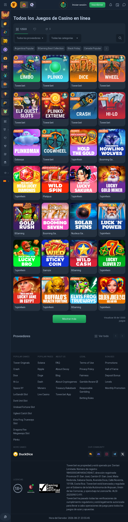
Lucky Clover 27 (110, 266)
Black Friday (74, 48)
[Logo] (15, 4)
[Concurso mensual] (5, 94)
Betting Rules (87, 398)
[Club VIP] (5, 15)
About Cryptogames (66, 381)
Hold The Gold (80, 155)
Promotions (111, 362)
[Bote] (5, 58)
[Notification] (110, 4)
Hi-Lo (103, 118)
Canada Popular (92, 48)
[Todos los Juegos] (5, 121)
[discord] (98, 454)
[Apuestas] (5, 41)
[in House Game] (5, 130)
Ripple (41, 369)
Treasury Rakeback (66, 388)
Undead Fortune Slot (24, 407)
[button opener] (5, 4)
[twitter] (122, 454)
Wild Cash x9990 (81, 266)
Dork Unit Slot (20, 400)
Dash (40, 381)
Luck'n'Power (108, 229)
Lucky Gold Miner (110, 192)
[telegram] (114, 454)
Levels (108, 381)
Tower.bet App (63, 394)
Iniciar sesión (79, 4)
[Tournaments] (5, 111)
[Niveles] (5, 50)
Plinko (47, 81)
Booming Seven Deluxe (55, 229)
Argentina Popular (24, 48)
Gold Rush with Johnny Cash (27, 229)
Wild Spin (48, 192)
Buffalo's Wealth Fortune (55, 303)
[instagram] (106, 454)
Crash (75, 118)
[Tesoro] (5, 67)
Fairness (84, 375)
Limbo (18, 81)
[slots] (5, 146)
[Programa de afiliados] (5, 76)
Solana (41, 362)
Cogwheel (49, 155)
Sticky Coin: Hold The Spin (55, 266)
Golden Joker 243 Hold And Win (112, 303)
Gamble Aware (87, 381)
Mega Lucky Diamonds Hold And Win (27, 192)
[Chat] (124, 4)
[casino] (5, 162)
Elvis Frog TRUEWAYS (83, 303)
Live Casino (44, 394)
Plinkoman (21, 155)
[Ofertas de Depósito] (5, 24)
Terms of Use (87, 362)
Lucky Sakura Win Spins (83, 192)
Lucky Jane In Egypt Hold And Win (27, 303)
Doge (40, 375)
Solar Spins (78, 229)
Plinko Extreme (52, 118)
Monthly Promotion (115, 388)
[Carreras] (5, 103)
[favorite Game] (5, 138)
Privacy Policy (87, 369)
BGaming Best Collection (51, 48)
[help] (5, 517)
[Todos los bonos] (5, 84)
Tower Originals (21, 362)
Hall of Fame (111, 369)
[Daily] (117, 4)
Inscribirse (97, 4)
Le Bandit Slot (20, 394)
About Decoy (62, 369)
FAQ (58, 362)
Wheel (104, 81)
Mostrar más (69, 319)
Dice (74, 81)
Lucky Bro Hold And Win (27, 266)
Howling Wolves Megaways (112, 155)
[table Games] (5, 154)
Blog (58, 375)
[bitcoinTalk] (90, 454)
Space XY (18, 388)
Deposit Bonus (112, 375)
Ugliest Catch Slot (22, 413)
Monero (42, 388)
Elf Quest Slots (24, 118)
